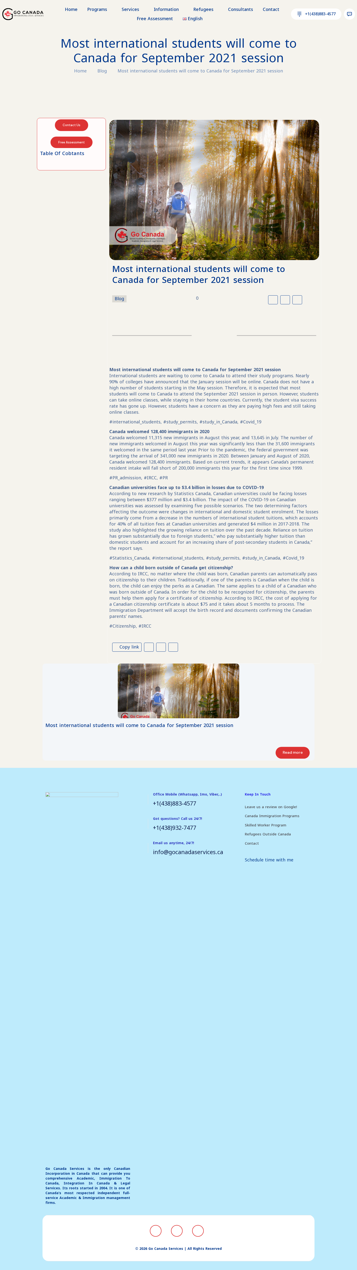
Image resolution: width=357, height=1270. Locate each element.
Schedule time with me (269, 860)
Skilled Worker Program (265, 825)
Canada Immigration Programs (272, 816)
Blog (102, 71)
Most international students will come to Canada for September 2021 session (200, 71)
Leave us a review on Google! (271, 807)
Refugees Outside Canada (268, 834)
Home (80, 71)
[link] (178, 691)
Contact (252, 843)
